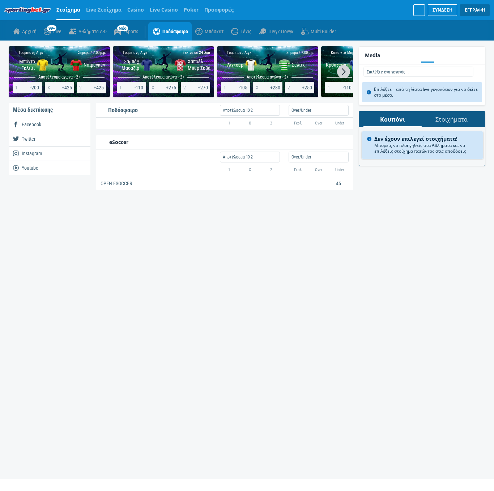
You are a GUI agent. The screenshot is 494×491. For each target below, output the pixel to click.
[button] (343, 71)
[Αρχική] (29, 10)
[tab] (392, 119)
